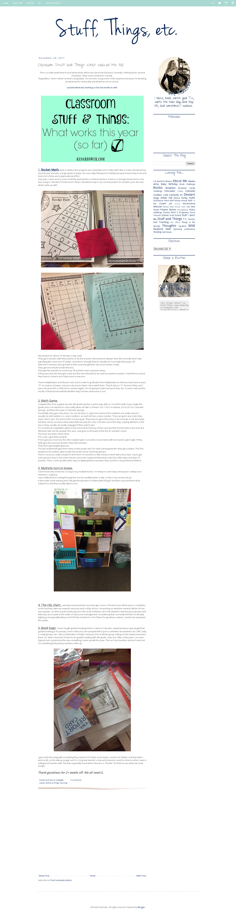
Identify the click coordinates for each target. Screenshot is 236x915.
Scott (172, 215)
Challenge (157, 191)
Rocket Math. (50, 170)
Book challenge (187, 184)
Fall (170, 197)
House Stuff (186, 200)
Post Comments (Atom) (60, 880)
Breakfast (170, 187)
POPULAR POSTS (52, 3)
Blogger (141, 907)
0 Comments (76, 780)
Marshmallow (189, 203)
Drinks (164, 197)
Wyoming (177, 229)
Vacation (182, 226)
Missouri (157, 206)
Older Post (141, 875)
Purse (192, 212)
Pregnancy (184, 212)
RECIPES (30, 3)
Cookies (157, 194)
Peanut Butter (168, 209)
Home (93, 875)
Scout (178, 215)
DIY (39, 3)
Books (157, 187)
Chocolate (169, 190)
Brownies (182, 188)
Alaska (191, 181)
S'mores (157, 215)
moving (157, 231)
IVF (194, 201)
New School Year (178, 206)
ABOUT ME (17, 3)
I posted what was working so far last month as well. (92, 87)
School (165, 215)
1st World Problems (162, 181)
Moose (166, 206)
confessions (189, 229)
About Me (180, 181)
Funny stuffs (188, 197)
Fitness (177, 198)
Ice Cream (159, 203)
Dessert (189, 194)
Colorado (190, 190)
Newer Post (44, 875)
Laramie (177, 204)
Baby (163, 184)
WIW (191, 225)
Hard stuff (169, 200)
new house (167, 232)
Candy (192, 188)
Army (156, 184)
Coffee (180, 191)
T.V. (185, 219)
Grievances (158, 200)
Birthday (173, 184)
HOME (5, 3)
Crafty (165, 195)
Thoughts (169, 225)
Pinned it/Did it (170, 212)
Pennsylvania (182, 209)
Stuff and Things (52, 783)
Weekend (158, 228)
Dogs (156, 197)
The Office (175, 222)
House (177, 200)
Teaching (63, 783)
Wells (168, 228)
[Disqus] (92, 832)
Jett (170, 203)
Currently (174, 194)
